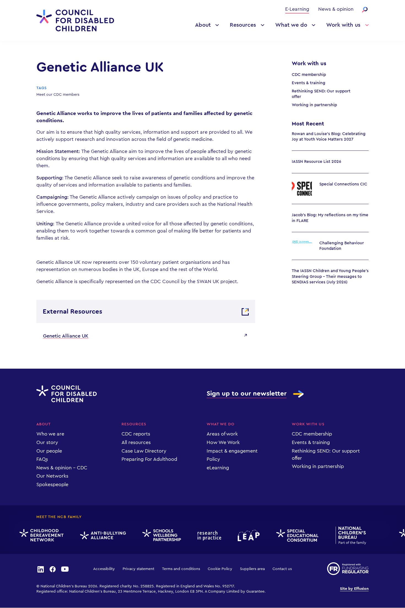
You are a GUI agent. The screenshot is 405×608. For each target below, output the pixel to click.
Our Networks (52, 475)
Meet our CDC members (57, 95)
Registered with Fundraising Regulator (348, 568)
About (203, 25)
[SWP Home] (158, 535)
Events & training (308, 83)
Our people (49, 450)
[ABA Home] (100, 535)
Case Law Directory (143, 450)
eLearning (218, 467)
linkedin (40, 569)
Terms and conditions (181, 569)
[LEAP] (246, 535)
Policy (213, 459)
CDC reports (135, 433)
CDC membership (309, 75)
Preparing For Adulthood (149, 459)
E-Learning (297, 9)
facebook (52, 569)
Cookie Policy (220, 569)
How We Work (223, 442)
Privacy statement (138, 569)
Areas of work (222, 433)
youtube (65, 569)
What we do (291, 25)
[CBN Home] (39, 535)
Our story (47, 442)
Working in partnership (314, 105)
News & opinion (335, 9)
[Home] (75, 20)
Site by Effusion (354, 589)
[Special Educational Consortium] (294, 535)
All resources (136, 442)
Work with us (343, 25)
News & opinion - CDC (61, 467)
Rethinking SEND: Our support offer (321, 94)
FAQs (42, 459)
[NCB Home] (348, 535)
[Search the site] (365, 9)
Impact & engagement (232, 450)
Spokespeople (52, 484)
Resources (243, 25)
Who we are (50, 433)
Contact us (282, 569)
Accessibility (104, 569)
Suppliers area (252, 569)
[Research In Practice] (206, 536)
